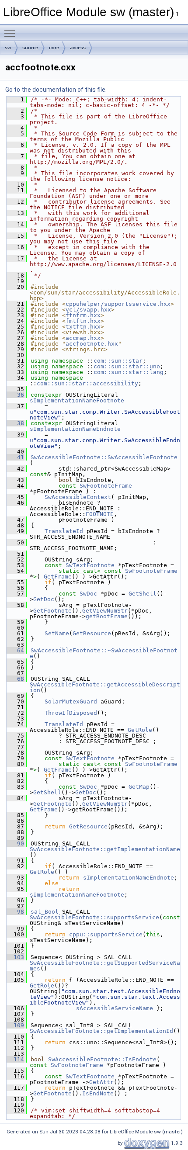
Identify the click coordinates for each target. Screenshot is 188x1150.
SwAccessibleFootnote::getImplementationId (101, 1031)
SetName (57, 633)
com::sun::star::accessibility (87, 383)
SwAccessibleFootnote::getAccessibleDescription (105, 687)
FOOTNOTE (100, 514)
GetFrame (58, 576)
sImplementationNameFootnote (77, 400)
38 (15, 423)
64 (15, 650)
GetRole (140, 730)
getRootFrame (107, 616)
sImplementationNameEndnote (75, 429)
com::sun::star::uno (127, 366)
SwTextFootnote (90, 565)
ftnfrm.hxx (83, 315)
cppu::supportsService (106, 934)
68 (15, 678)
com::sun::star (118, 360)
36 (15, 394)
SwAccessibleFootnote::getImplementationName (105, 849)
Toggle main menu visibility (11, 33)
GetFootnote (52, 610)
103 (15, 957)
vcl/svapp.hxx (88, 309)
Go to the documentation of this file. (56, 89)
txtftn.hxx (83, 326)
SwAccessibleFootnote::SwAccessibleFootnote (104, 457)
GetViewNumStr (105, 610)
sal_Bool (45, 911)
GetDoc (43, 599)
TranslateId (64, 531)
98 (15, 911)
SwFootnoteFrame (106, 485)
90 (15, 843)
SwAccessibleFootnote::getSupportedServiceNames (105, 965)
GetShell (143, 593)
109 (15, 1025)
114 (15, 1059)
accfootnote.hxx (92, 343)
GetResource (92, 633)
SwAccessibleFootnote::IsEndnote (102, 1059)
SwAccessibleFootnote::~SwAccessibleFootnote (104, 653)
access (78, 47)
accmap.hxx (83, 338)
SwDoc (88, 593)
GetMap (139, 786)
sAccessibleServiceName (114, 1008)
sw (8, 47)
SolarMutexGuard (71, 701)
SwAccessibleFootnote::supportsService (94, 917)
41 (15, 457)
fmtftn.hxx (83, 321)
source (30, 47)
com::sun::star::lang (129, 372)
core (54, 47)
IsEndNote (98, 1093)
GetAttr (101, 1082)
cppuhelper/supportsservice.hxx (118, 304)
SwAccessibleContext (78, 497)
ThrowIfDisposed (71, 713)
